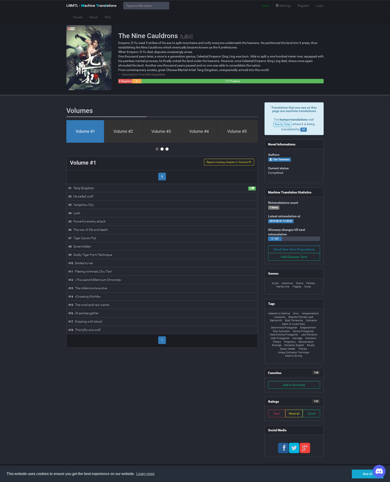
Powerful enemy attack (87, 221)
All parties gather (83, 313)
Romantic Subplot (294, 345)
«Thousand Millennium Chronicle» (94, 280)
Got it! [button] (368, 474)
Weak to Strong (293, 355)
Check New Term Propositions (294, 249)
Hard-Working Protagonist (284, 334)
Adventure (287, 283)
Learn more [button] (145, 474)
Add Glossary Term (294, 257)
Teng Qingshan (81, 188)
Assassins (280, 317)
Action (275, 283)
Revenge (276, 345)
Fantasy (310, 283)
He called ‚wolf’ (81, 196)
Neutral (294, 413)
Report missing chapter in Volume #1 (229, 162)
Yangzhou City (81, 205)
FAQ (107, 17)
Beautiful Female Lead (300, 317)
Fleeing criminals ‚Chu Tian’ (90, 271)
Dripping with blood (85, 321)
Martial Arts (282, 286)
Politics (277, 341)
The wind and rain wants (88, 305)
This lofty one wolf (84, 330)
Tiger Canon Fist (82, 238)
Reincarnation (306, 341)
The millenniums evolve (87, 288)
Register (303, 5)
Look (74, 213)
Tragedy (296, 286)
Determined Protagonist (284, 327)
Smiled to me (80, 263)
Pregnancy (290, 341)
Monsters (310, 338)
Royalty (311, 345)
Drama (299, 283)
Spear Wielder (287, 348)
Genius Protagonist (303, 331)
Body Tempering (294, 320)
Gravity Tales (282, 124)
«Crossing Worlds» (84, 296)
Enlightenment (308, 327)
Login (320, 5)
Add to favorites (294, 385)
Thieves (302, 348)
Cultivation (311, 320)
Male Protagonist (280, 338)
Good (311, 413)
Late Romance (309, 334)
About (93, 17)
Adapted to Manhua (279, 313)
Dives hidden (79, 246)
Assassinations (310, 313)
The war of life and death (88, 230)
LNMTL (91, 5)
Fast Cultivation (281, 331)
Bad (276, 413)
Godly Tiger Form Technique (90, 255)
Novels (78, 17)
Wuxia (307, 286)
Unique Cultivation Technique (293, 352)
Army (296, 313)
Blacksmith (276, 320)
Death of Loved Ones (293, 324)
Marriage (297, 338)
